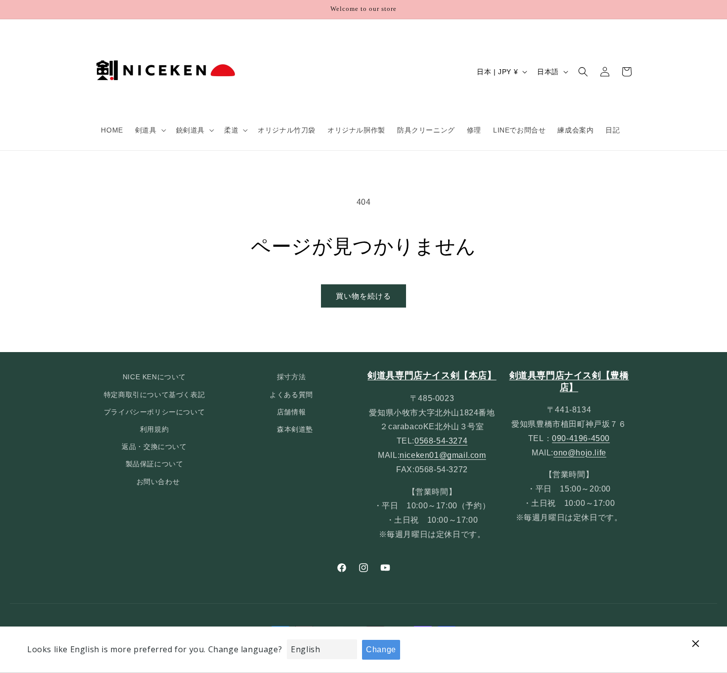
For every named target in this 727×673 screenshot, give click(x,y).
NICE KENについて (154, 377)
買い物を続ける (363, 296)
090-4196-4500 (581, 438)
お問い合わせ (158, 482)
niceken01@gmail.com (443, 455)
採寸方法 (291, 377)
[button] (149, 130)
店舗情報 (291, 412)
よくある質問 (291, 395)
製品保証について (154, 464)
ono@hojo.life (579, 453)
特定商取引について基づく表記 (154, 395)
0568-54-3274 (440, 441)
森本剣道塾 (295, 429)
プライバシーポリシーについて (154, 412)
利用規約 (154, 429)
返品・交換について (154, 446)
